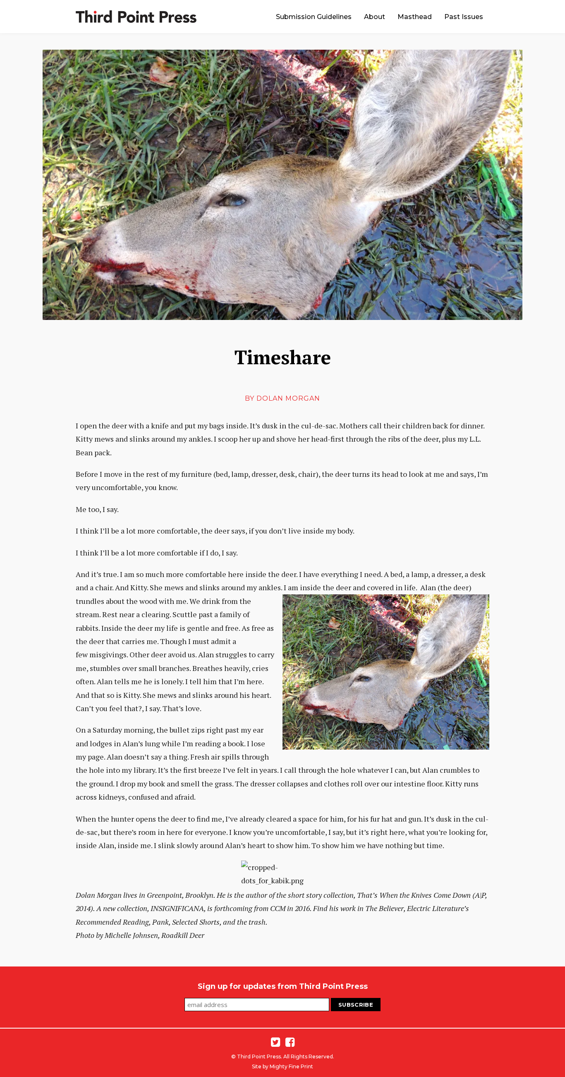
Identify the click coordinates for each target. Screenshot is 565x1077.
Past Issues (463, 17)
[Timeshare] (282, 185)
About (374, 17)
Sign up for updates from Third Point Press (283, 986)
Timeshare (283, 357)
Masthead (414, 17)
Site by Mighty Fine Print (282, 1066)
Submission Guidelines (314, 17)
